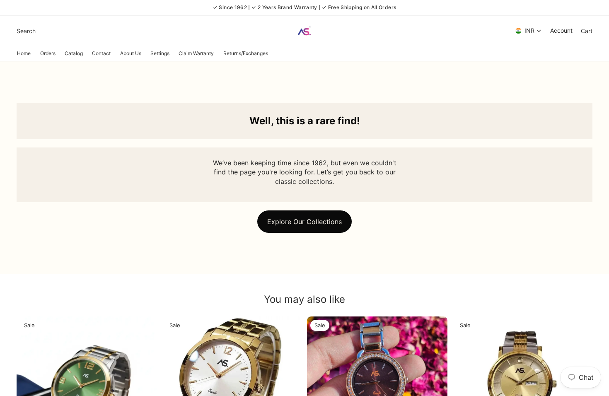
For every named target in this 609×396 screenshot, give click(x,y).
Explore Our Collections (304, 221)
